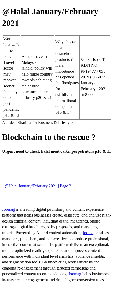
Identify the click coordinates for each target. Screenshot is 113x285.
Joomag (9, 209)
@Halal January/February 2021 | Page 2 (38, 186)
